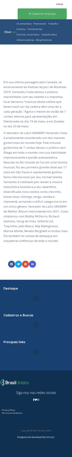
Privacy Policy (8, 410)
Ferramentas (34, 29)
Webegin (50, 437)
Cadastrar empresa (43, 13)
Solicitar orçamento (28, 34)
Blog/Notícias (44, 40)
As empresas (24, 23)
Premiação (39, 23)
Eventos (21, 29)
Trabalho (53, 23)
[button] (36, 298)
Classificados (49, 34)
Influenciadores (25, 40)
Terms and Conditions (12, 413)
